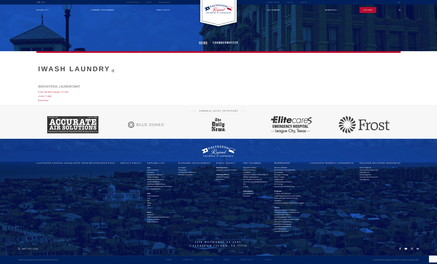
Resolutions (220, 179)
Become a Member (280, 168)
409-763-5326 (29, 249)
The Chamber (273, 10)
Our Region (182, 168)
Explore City (42, 10)
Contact (245, 186)
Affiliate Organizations (250, 177)
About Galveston (153, 170)
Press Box (289, 2)
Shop (149, 205)
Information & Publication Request (255, 182)
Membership (331, 10)
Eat (148, 201)
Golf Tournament (280, 229)
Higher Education (153, 177)
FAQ (244, 184)
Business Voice (222, 168)
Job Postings (278, 184)
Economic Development (102, 10)
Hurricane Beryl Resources (369, 170)
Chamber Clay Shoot (281, 231)
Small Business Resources (187, 172)
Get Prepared (364, 172)
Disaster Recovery (133, 2)
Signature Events (164, 2)
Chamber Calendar (273, 2)
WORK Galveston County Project (158, 217)
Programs (278, 191)
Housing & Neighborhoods (156, 184)
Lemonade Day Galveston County (285, 198)
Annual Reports (248, 193)
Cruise (149, 208)
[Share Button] (112, 70)
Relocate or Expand (185, 175)
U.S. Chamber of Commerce (252, 179)
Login (399, 2)
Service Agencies (365, 168)
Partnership (182, 170)
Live (148, 168)
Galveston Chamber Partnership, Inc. (255, 175)
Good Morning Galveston (283, 222)
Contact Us (303, 2)
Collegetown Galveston (155, 175)
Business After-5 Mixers (282, 215)
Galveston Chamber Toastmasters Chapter (289, 203)
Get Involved (278, 172)
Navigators (278, 201)
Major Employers (153, 222)
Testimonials (278, 179)
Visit (149, 193)
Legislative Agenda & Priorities (226, 170)
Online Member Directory (283, 182)
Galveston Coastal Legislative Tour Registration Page (75, 163)
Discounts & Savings (281, 175)
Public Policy (163, 10)
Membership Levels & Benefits (284, 170)
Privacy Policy (131, 163)
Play (148, 198)
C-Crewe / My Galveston (282, 193)
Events (276, 208)
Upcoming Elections (153, 189)
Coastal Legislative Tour (282, 217)
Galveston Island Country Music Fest (286, 212)
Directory (149, 2)
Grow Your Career (153, 219)
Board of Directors (249, 170)
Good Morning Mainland (282, 226)
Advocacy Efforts (222, 174)
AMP (417, 260)
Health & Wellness (153, 182)
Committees (247, 172)
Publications (248, 191)
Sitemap (168, 259)
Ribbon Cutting (279, 177)
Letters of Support (222, 177)
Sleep (149, 203)
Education (150, 172)
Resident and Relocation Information (159, 186)
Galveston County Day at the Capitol (286, 219)
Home (203, 42)
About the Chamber (250, 168)
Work (149, 212)
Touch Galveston (153, 196)
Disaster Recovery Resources (284, 186)
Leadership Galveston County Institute (287, 196)
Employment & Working (155, 179)
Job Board (150, 215)
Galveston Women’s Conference (285, 210)
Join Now (368, 10)
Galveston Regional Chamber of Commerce (393, 260)
